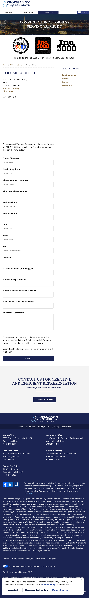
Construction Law (69, 75)
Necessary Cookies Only (36, 590)
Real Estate (67, 85)
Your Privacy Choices (17, 566)
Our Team (9, 12)
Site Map (55, 427)
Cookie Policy (33, 566)
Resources (28, 12)
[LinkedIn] (10, 484)
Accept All (13, 590)
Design (65, 82)
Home (20, 427)
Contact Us (48, 12)
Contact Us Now (45, 399)
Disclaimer (30, 427)
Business (66, 78)
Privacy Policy (43, 427)
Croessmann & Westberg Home (16, 4)
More (84, 12)
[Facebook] (5, 484)
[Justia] (16, 484)
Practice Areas (71, 68)
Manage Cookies (48, 566)
